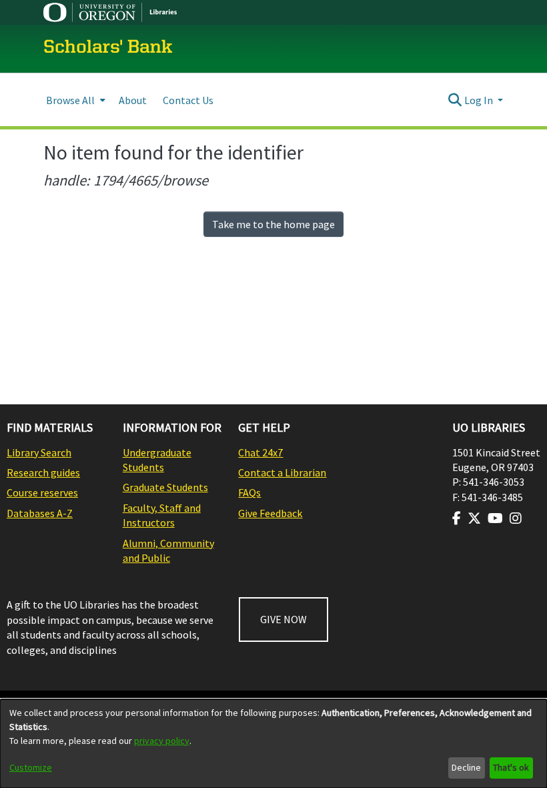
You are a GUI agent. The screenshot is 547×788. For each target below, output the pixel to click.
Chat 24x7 (260, 452)
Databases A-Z (40, 513)
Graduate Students (165, 487)
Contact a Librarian (282, 472)
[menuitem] (74, 100)
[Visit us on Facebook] (456, 518)
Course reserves (42, 492)
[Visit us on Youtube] (495, 518)
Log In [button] (479, 100)
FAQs (249, 492)
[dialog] (273, 743)
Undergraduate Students (157, 460)
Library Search (39, 452)
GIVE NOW (283, 619)
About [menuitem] (133, 100)
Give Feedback (270, 513)
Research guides (43, 472)
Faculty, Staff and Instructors (162, 515)
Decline (466, 767)
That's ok (511, 767)
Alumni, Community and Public (168, 550)
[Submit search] (455, 100)
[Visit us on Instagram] (516, 518)
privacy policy (161, 741)
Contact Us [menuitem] (188, 100)
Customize (30, 767)
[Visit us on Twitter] (474, 518)
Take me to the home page (273, 224)
